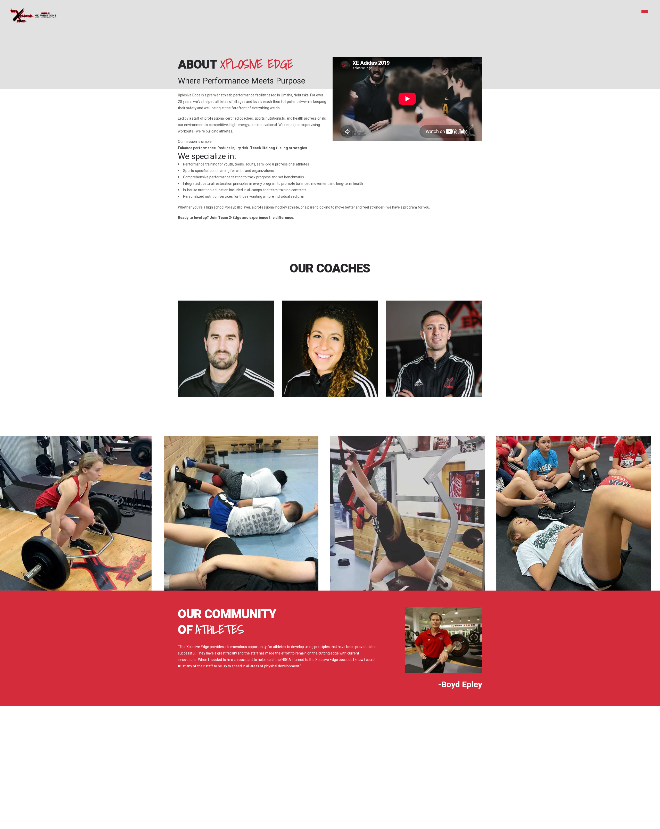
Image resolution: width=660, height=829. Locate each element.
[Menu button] (644, 11)
